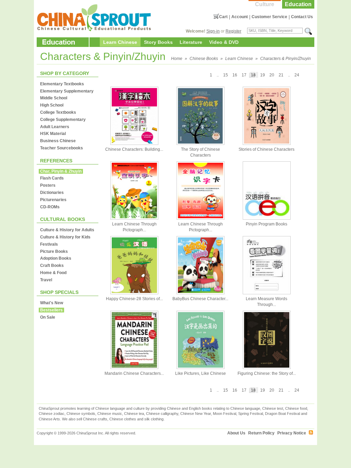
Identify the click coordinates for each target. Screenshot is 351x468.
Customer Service (269, 16)
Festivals (49, 244)
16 (234, 75)
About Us (236, 433)
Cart (223, 16)
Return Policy (261, 433)
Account (239, 16)
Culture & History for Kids (65, 237)
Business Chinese (58, 140)
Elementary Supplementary (67, 91)
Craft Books (52, 265)
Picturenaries (53, 199)
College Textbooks (58, 112)
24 (296, 75)
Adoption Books (55, 258)
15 (225, 75)
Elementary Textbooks (62, 84)
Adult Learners (54, 126)
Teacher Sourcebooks (61, 148)
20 (271, 75)
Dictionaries (52, 192)
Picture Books (54, 251)
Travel (46, 280)
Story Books (158, 42)
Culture (264, 4)
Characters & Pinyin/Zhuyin (285, 58)
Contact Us (302, 16)
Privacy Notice (291, 433)
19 (262, 75)
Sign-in (213, 31)
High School (51, 105)
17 (244, 75)
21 (281, 75)
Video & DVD (224, 42)
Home (176, 58)
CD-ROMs (50, 207)
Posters (48, 185)
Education (298, 4)
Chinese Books (204, 58)
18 (253, 75)
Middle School (53, 98)
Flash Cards (52, 178)
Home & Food (53, 272)
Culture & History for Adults (67, 229)
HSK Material (53, 133)
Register (233, 31)
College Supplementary (63, 119)
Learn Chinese (120, 42)
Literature (191, 42)
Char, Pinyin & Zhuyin (61, 171)
